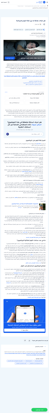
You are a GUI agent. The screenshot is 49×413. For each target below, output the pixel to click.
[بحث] (8, 2)
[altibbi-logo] (41, 2)
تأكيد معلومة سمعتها (34, 102)
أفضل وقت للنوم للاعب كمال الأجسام (15, 360)
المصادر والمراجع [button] (39, 346)
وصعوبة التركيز (39, 184)
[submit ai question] (7, 134)
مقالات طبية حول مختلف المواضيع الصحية (32, 6)
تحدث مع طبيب (9, 58)
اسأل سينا (25, 330)
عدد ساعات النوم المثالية (18, 29)
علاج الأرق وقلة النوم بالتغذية (34, 297)
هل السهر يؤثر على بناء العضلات (36, 363)
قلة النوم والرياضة (38, 360)
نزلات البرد (25, 232)
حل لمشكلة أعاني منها (14, 102)
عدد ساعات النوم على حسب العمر (33, 263)
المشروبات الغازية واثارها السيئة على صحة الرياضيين (25, 204)
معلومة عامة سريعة (34, 98)
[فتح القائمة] (47, 2)
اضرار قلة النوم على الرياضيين (35, 81)
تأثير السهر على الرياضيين (30, 29)
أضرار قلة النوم (39, 29)
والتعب (16, 197)
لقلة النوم (38, 143)
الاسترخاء (8, 283)
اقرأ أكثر (20, 207)
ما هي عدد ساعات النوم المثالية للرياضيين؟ (32, 83)
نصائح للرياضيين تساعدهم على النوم (34, 84)
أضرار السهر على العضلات (21, 363)
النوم (31, 254)
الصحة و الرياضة (20, 6)
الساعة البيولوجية (18, 273)
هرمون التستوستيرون (27, 171)
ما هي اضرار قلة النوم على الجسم (33, 237)
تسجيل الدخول (4, 2)
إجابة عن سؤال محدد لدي (14, 98)
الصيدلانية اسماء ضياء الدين (37, 33)
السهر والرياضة (29, 360)
